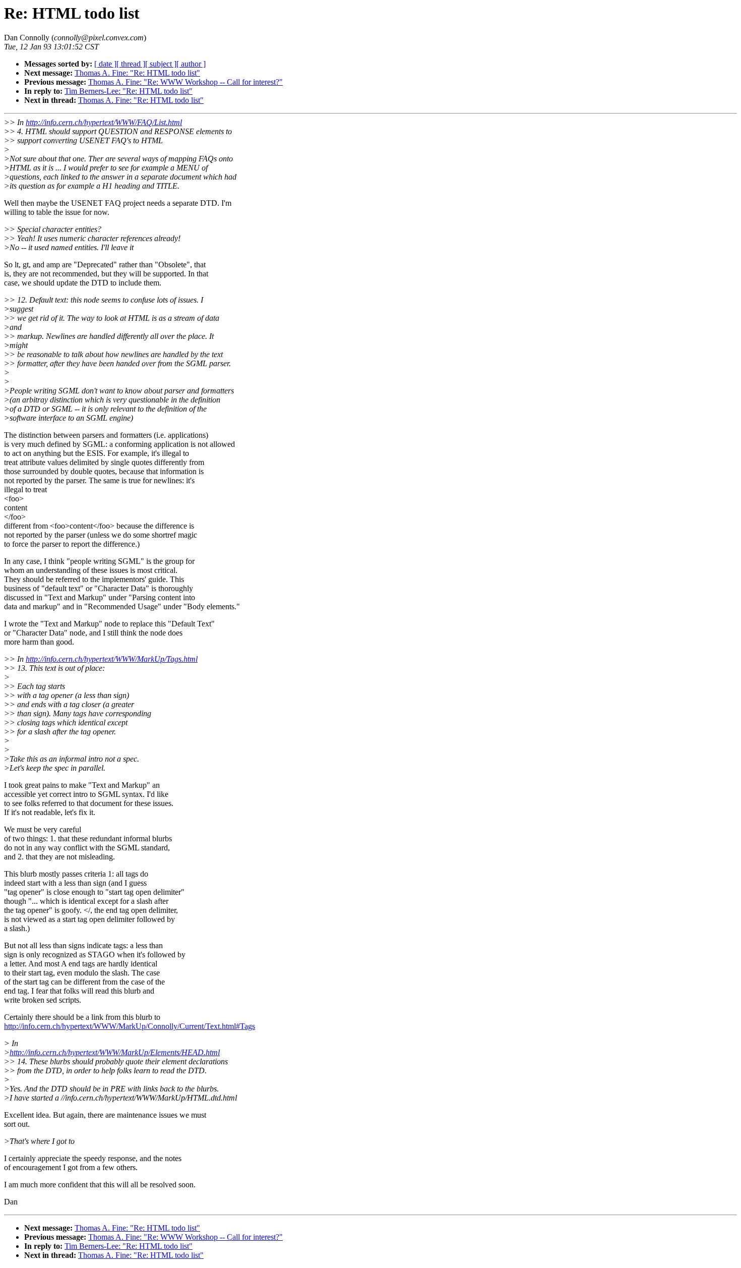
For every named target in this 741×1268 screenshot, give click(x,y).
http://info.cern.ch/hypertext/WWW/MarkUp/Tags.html (112, 659)
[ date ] (105, 64)
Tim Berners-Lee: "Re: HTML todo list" (129, 91)
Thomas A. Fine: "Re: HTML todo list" (137, 73)
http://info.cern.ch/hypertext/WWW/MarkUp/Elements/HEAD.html (115, 1052)
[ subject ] (160, 64)
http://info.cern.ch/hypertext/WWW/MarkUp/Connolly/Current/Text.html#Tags (129, 1026)
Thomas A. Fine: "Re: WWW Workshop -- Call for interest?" (185, 82)
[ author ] (191, 64)
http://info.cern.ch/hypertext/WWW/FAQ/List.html (104, 122)
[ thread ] (130, 64)
